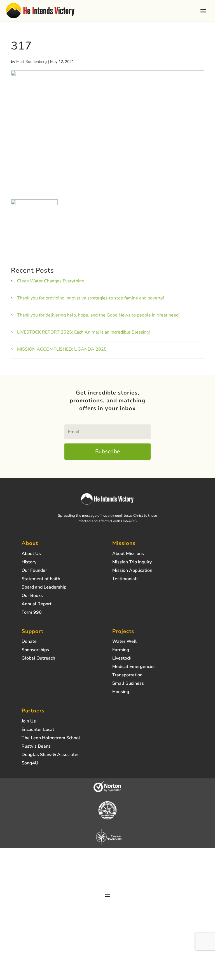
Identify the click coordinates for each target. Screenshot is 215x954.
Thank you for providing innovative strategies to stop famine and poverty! (90, 298)
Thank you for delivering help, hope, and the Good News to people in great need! (98, 315)
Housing (120, 692)
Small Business (128, 683)
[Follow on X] (107, 874)
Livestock (121, 658)
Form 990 (32, 612)
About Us (31, 554)
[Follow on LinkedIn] (129, 874)
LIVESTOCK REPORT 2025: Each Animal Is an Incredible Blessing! (83, 332)
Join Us (29, 721)
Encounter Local (38, 730)
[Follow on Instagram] (85, 874)
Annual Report (37, 604)
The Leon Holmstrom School (51, 738)
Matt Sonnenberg (31, 61)
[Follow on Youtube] (118, 874)
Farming (120, 650)
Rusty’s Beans (36, 746)
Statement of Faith (41, 579)
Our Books (32, 596)
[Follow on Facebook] (96, 874)
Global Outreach (38, 658)
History (29, 562)
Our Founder (34, 570)
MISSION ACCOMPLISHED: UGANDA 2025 (62, 349)
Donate (29, 641)
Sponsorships (35, 650)
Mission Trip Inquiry (132, 562)
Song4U (30, 763)
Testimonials (125, 579)
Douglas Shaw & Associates (51, 755)
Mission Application (132, 570)
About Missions (128, 554)
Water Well (124, 641)
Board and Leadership (44, 587)
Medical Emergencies (134, 667)
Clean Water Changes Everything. (51, 281)
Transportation (127, 675)
